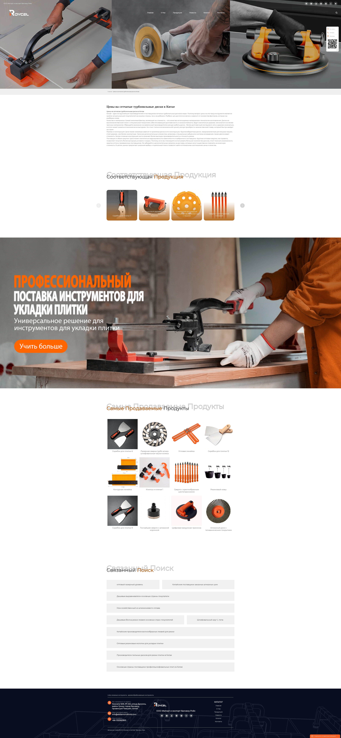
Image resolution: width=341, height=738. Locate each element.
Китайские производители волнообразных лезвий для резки (145, 632)
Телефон (332, 32)
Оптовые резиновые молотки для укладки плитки (140, 643)
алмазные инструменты (119, 695)
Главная (110, 91)
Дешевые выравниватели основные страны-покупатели (143, 596)
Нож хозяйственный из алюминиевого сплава (138, 608)
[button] (242, 205)
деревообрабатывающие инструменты (141, 695)
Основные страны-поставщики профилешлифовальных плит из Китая (150, 667)
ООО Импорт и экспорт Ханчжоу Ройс (18, 3)
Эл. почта (332, 29)
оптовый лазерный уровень (130, 584)
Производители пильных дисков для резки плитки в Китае (144, 655)
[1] (21, 12)
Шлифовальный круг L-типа (210, 620)
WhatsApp (332, 36)
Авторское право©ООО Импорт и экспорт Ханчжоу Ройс (126, 730)
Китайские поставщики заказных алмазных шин (195, 584)
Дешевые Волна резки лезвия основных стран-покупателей (145, 620)
